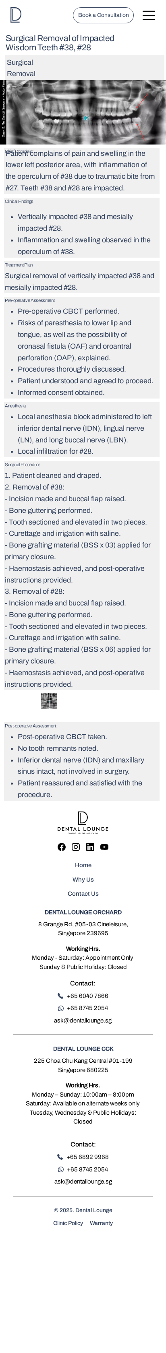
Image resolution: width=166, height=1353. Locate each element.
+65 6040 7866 (87, 996)
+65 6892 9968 (87, 1157)
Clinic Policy (68, 1223)
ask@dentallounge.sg (83, 1020)
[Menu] (149, 15)
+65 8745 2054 (87, 1008)
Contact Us (83, 893)
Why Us (83, 879)
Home (83, 865)
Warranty (101, 1223)
